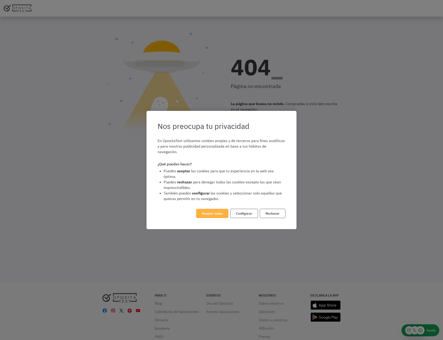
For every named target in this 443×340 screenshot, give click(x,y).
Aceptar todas (212, 213)
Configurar (244, 213)
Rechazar (273, 213)
